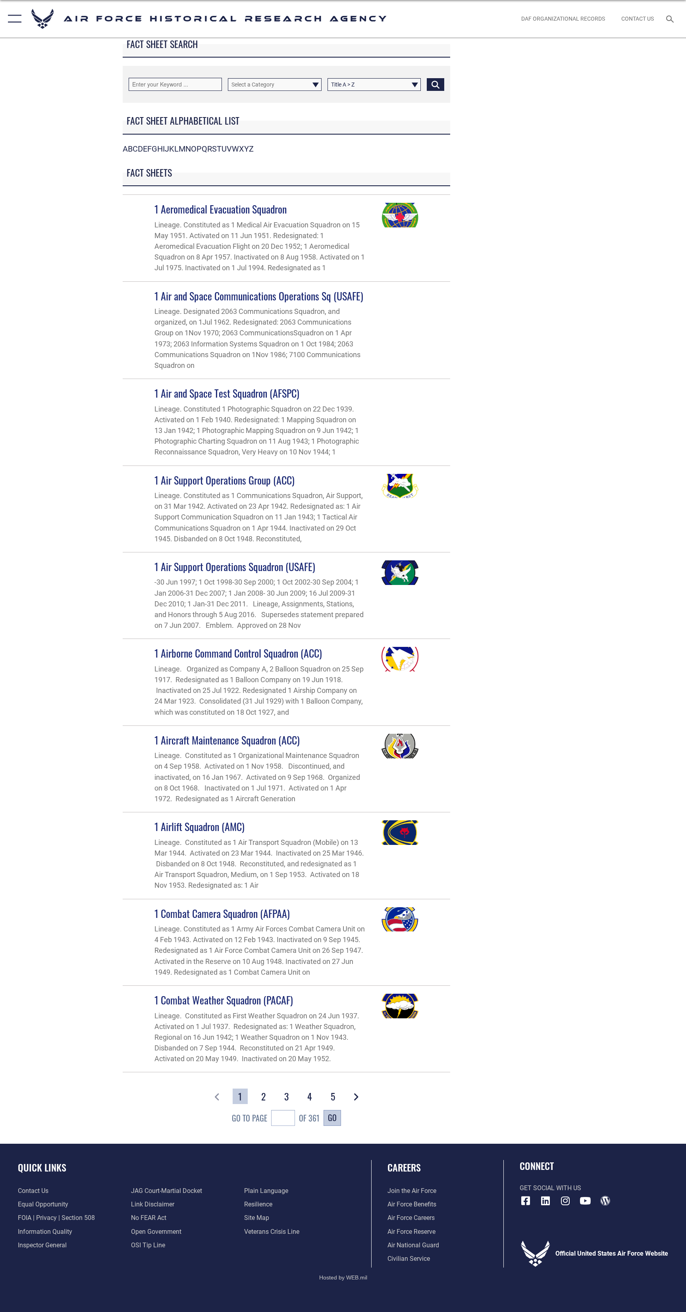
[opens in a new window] (545, 1201)
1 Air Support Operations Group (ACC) (224, 480)
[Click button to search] (435, 84)
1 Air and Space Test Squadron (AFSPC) (226, 393)
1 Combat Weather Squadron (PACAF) (223, 1000)
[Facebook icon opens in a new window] (526, 1201)
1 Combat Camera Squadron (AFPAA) (222, 913)
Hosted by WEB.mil (343, 1277)
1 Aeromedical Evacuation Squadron (220, 209)
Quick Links (42, 1167)
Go (332, 1117)
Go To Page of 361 (276, 1118)
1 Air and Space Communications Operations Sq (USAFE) (258, 296)
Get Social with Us (550, 1188)
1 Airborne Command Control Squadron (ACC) (238, 653)
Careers (404, 1167)
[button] (13, 19)
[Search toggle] (671, 19)
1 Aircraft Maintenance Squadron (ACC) (227, 740)
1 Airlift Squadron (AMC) (199, 826)
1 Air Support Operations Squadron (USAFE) (234, 566)
